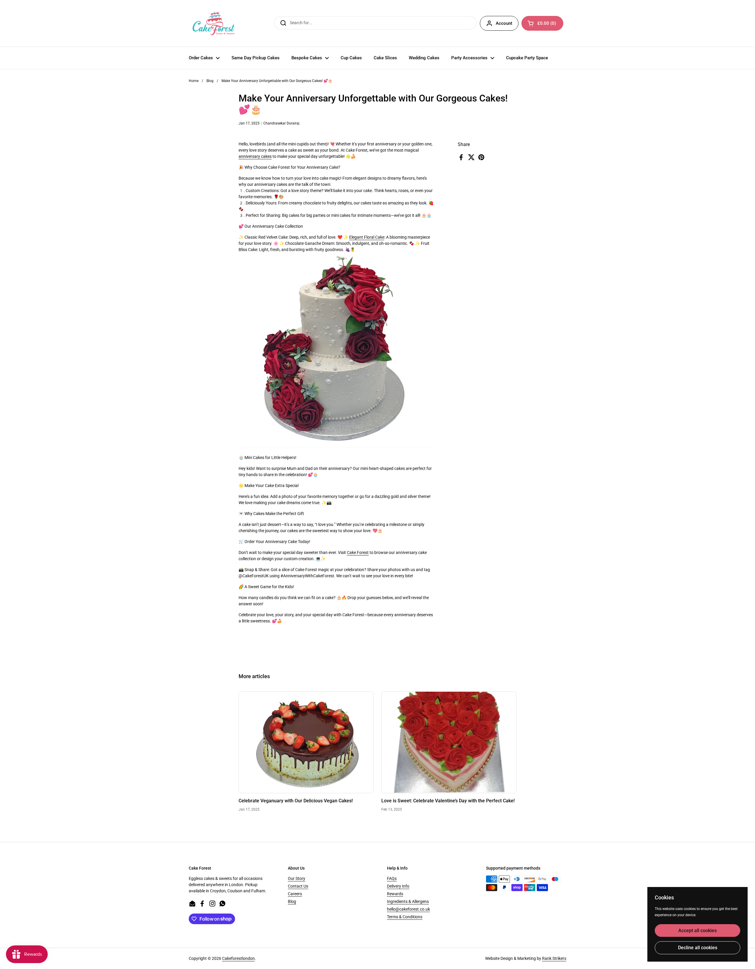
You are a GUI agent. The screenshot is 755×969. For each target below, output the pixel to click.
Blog (210, 81)
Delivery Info (398, 886)
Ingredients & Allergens (408, 901)
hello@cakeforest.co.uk (408, 909)
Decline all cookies (697, 947)
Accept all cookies (697, 930)
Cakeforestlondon (238, 958)
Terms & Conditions (404, 916)
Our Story (296, 878)
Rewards (395, 893)
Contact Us (298, 886)
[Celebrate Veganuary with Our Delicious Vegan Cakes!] (306, 742)
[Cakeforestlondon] (213, 23)
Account (504, 23)
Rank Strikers (554, 958)
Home (193, 81)
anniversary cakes (255, 156)
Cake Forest (358, 552)
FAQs (392, 878)
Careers (295, 893)
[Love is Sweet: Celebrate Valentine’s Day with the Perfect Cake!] (449, 742)
